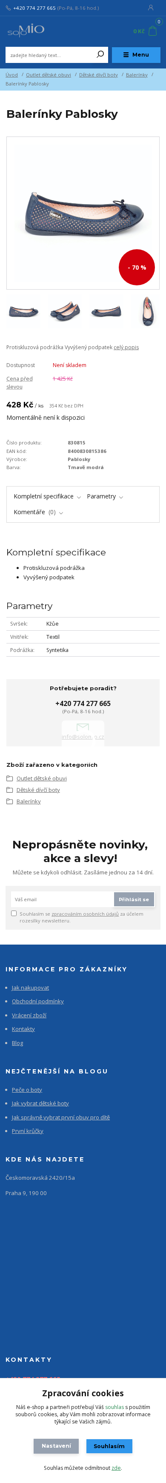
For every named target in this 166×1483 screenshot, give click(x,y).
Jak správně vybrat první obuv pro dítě (61, 1117)
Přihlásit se (134, 899)
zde (116, 1468)
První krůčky (27, 1131)
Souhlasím (109, 1446)
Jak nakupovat (30, 987)
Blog (17, 1043)
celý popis (126, 347)
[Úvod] (34, 31)
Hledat (100, 55)
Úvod (12, 74)
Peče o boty (27, 1089)
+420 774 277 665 (34, 8)
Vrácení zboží (29, 1015)
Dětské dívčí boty (98, 74)
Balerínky (137, 74)
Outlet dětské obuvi (48, 74)
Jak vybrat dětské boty (40, 1103)
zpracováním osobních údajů (85, 914)
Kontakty (23, 1029)
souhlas (114, 1407)
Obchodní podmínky (38, 1001)
